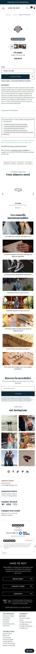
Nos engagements (11, 600)
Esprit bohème (7, 634)
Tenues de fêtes (8, 641)
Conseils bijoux (24, 624)
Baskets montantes (9, 645)
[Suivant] (27, 29)
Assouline (6, 622)
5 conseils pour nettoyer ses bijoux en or (15, 130)
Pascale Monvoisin (8, 624)
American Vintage (8, 616)
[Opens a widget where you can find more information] (29, 651)
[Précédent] (8, 29)
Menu (3, 8)
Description (5, 85)
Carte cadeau (9, 605)
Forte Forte (6, 626)
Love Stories (6, 618)
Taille (3, 67)
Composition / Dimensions (9, 110)
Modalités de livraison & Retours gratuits (13, 146)
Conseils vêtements (25, 622)
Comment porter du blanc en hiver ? (14, 128)
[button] (34, 8)
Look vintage (7, 637)
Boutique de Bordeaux (12, 591)
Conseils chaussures (25, 626)
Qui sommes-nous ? (11, 598)
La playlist (8, 603)
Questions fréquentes (11, 583)
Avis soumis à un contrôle (18, 536)
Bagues (20, 163)
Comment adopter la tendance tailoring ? (16, 126)
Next (33, 194)
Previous (3, 194)
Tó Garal (18, 52)
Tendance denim (8, 639)
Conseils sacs (23, 628)
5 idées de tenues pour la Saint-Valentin (15, 124)
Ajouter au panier (15, 77)
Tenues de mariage (9, 643)
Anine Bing (6, 620)
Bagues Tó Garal (10, 163)
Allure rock (6, 636)
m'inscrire (18, 394)
